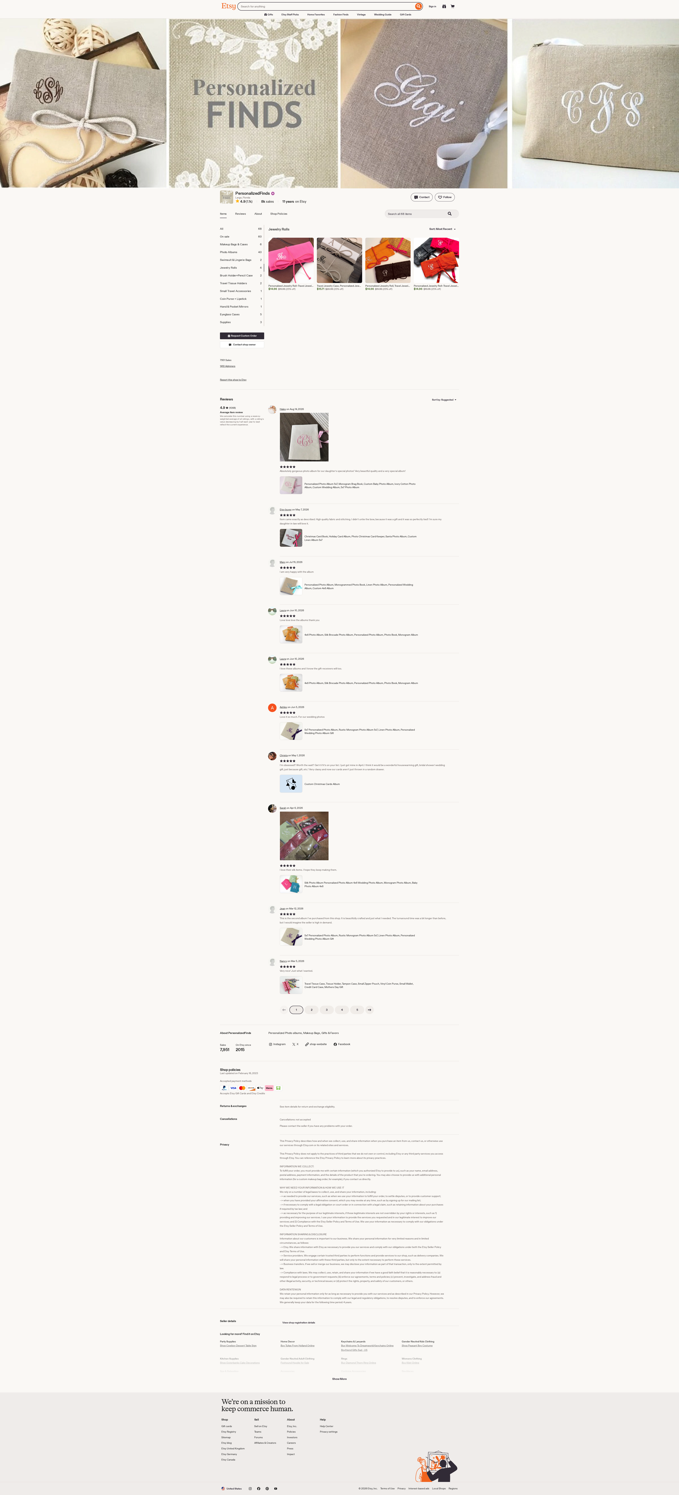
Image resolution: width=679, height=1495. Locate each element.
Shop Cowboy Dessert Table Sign (238, 1345)
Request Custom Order (243, 335)
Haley (283, 409)
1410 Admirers (227, 366)
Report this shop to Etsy (233, 379)
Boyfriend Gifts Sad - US (354, 1350)
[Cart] (452, 6)
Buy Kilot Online (410, 1362)
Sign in (432, 6)
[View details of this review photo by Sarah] (304, 836)
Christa (284, 755)
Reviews (240, 213)
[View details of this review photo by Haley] (304, 437)
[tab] (242, 229)
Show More (339, 1379)
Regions (453, 1488)
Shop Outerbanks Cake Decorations (240, 1362)
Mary (282, 562)
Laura (283, 610)
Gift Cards (405, 14)
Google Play (260, 1471)
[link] (284, 1010)
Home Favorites (316, 14)
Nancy (283, 961)
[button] (422, 197)
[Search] (418, 6)
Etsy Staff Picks (290, 14)
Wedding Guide (382, 14)
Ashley (283, 707)
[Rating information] (237, 201)
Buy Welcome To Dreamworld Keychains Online (367, 1345)
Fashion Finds (341, 14)
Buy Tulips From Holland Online (298, 1345)
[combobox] (325, 6)
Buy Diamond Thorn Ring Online (358, 1362)
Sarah (283, 807)
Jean (282, 908)
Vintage (361, 14)
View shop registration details (298, 1322)
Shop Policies (278, 213)
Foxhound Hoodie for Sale (295, 1362)
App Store (233, 1471)
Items (223, 213)
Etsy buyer (286, 509)
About (258, 213)
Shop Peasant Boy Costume (417, 1345)
